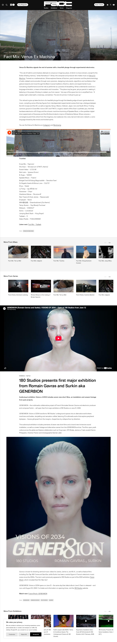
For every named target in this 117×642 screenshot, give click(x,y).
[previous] (105, 242)
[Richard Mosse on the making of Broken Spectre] (41, 286)
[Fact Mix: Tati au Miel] (18, 252)
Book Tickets (99, 4)
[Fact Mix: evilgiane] (41, 252)
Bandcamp (57, 125)
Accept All (36, 634)
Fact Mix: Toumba (58, 261)
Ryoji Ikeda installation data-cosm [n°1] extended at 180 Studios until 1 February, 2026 (85, 632)
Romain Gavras (35, 600)
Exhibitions (54, 8)
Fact (29, 375)
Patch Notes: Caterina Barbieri (85, 295)
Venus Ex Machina (28, 231)
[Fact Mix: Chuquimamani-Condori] (86, 252)
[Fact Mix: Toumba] (63, 252)
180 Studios (78, 588)
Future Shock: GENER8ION (37, 593)
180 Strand (12, 5)
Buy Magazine (22, 4)
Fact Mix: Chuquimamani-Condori (84, 262)
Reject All (24, 634)
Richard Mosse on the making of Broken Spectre (40, 296)
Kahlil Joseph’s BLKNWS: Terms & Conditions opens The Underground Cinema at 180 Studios (63, 633)
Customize (12, 634)
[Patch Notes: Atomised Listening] (18, 286)
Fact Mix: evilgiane (36, 261)
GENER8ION (26, 600)
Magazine (69, 8)
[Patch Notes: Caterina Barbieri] (86, 286)
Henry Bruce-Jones (16, 52)
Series (62, 8)
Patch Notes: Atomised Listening (18, 295)
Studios (46, 8)
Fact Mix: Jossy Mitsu (105, 261)
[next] (109, 242)
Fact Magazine (58, 4)
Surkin (51, 600)
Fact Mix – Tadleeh (34, 224)
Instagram (46, 125)
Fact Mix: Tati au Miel (14, 261)
